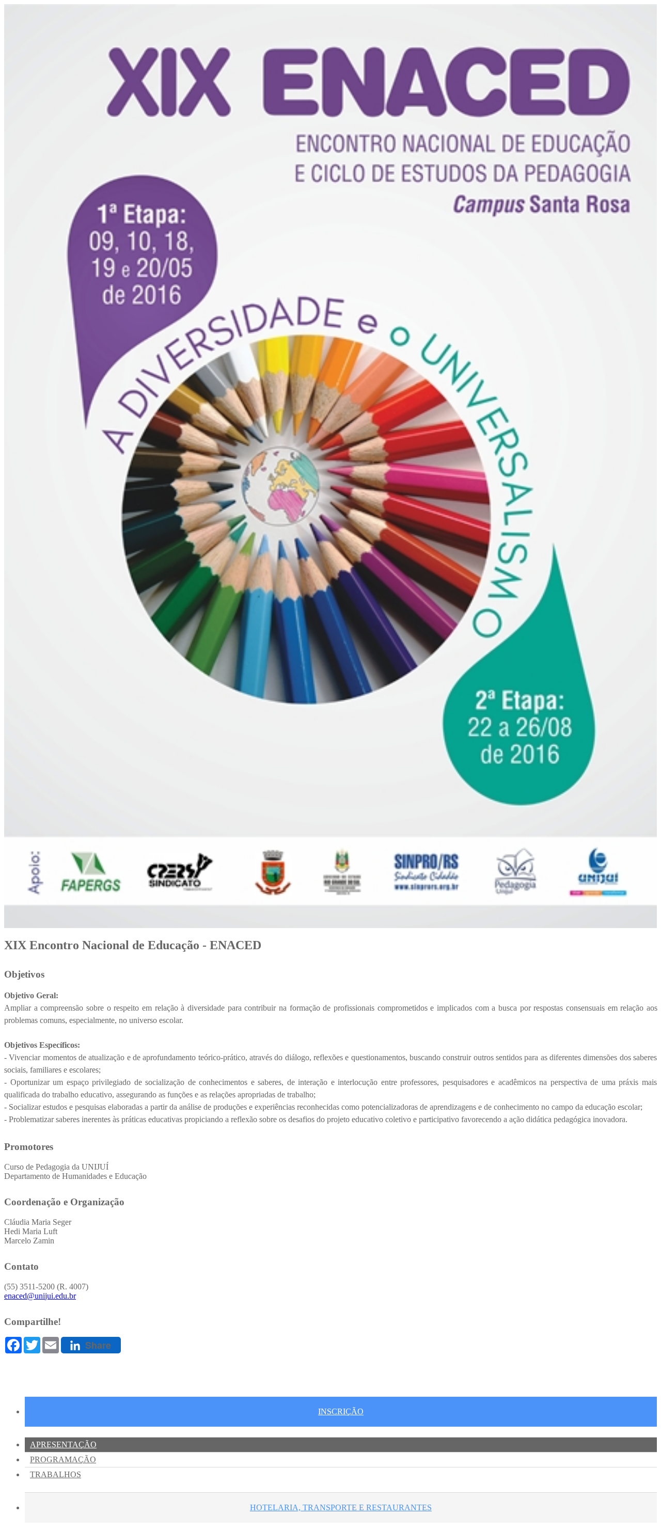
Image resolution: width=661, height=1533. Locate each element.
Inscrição (341, 1411)
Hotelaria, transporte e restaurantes (341, 1507)
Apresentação (63, 1444)
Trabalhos (55, 1474)
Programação (63, 1459)
